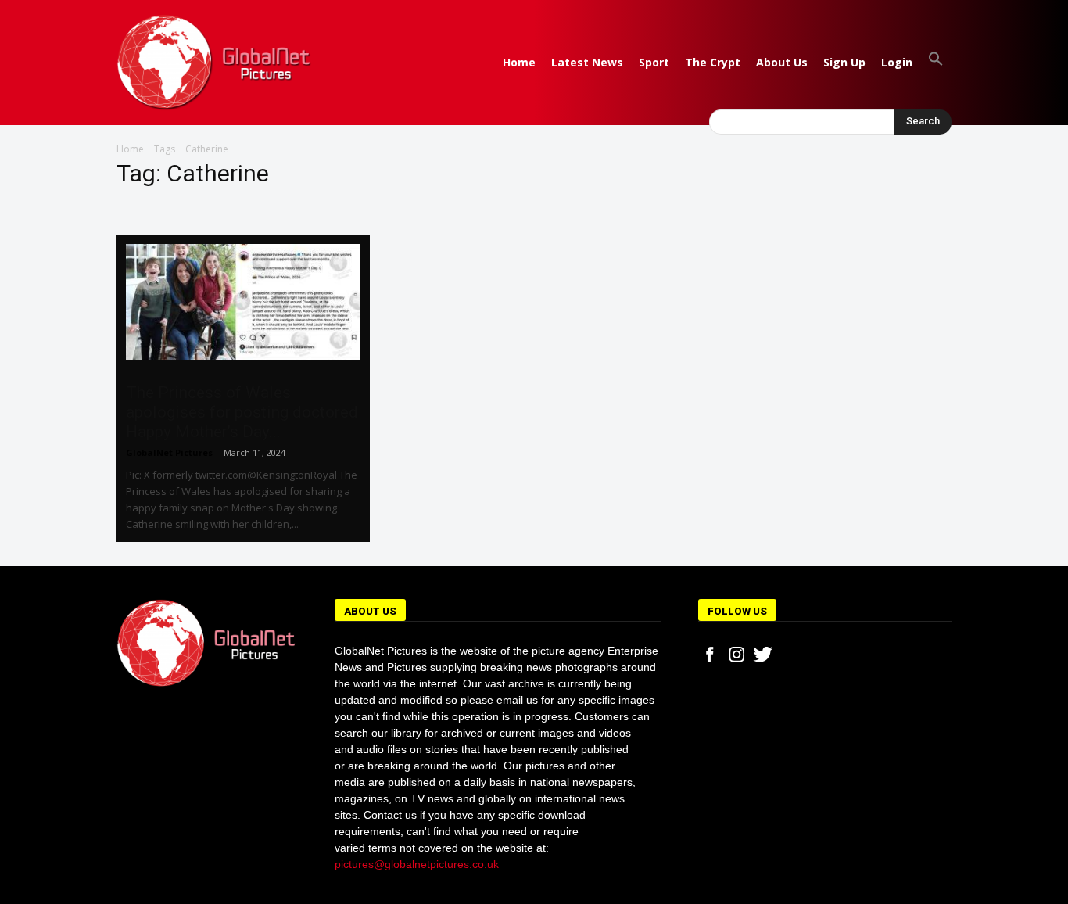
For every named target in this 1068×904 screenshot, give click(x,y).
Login (896, 62)
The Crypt (712, 62)
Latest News (587, 62)
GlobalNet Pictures (169, 452)
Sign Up (844, 62)
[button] (936, 62)
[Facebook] (710, 654)
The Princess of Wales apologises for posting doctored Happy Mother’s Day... (242, 412)
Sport (654, 62)
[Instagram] (736, 654)
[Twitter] (763, 654)
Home (519, 62)
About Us (782, 62)
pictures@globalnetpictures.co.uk (417, 864)
